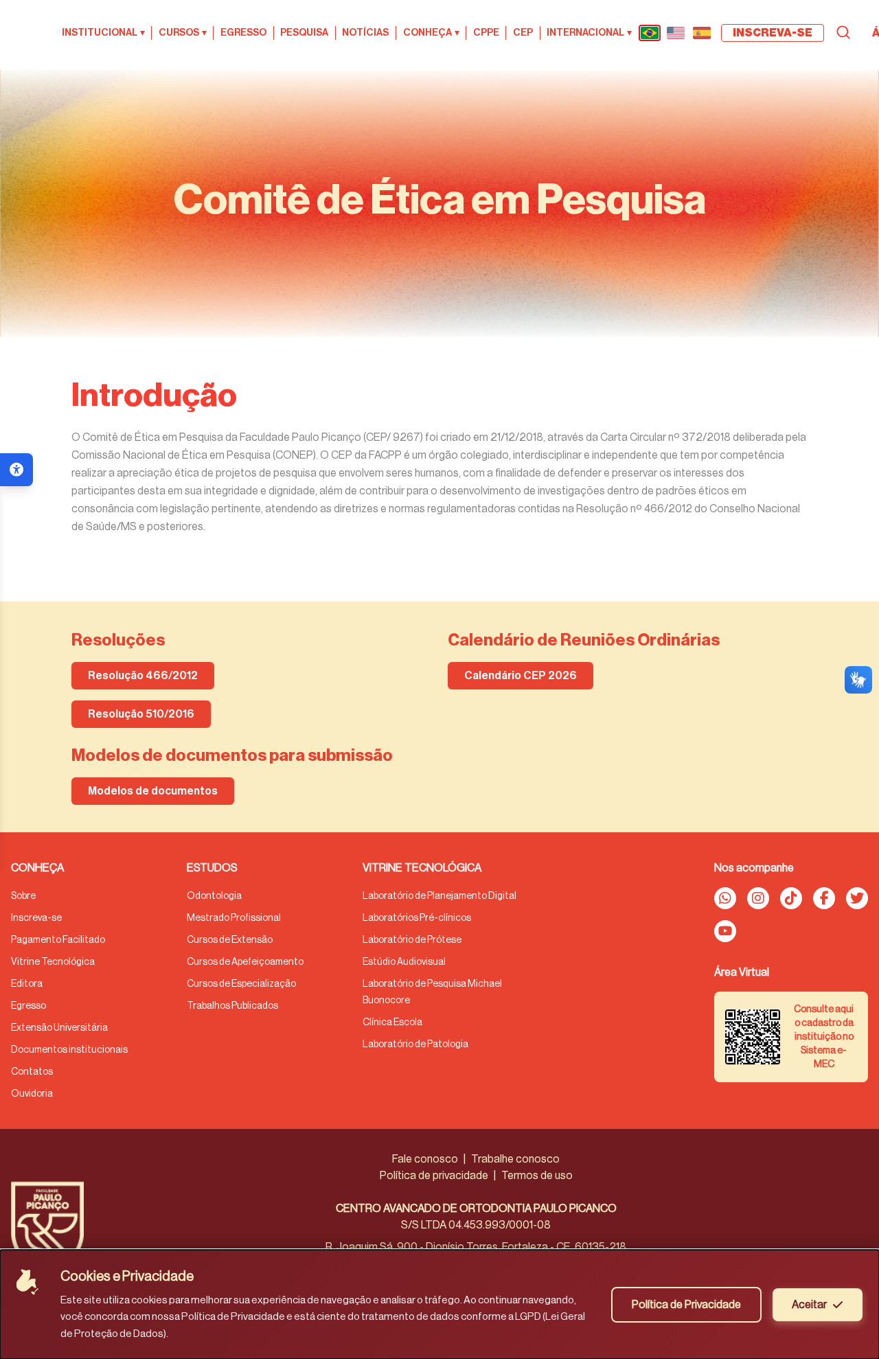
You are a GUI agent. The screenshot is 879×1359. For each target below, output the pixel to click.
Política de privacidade (434, 1175)
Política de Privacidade (686, 1304)
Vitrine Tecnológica (53, 962)
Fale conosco (425, 1159)
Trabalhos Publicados (232, 1006)
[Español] (702, 33)
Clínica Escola (392, 1022)
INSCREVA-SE (772, 32)
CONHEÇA (431, 33)
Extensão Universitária (59, 1028)
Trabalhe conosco (515, 1159)
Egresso (28, 1006)
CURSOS (183, 33)
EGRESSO (243, 33)
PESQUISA (304, 33)
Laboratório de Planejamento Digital (439, 896)
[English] (676, 33)
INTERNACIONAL (589, 33)
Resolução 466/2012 (143, 675)
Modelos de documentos (153, 791)
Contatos (32, 1072)
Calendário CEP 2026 (520, 675)
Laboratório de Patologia (415, 1044)
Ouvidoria (32, 1094)
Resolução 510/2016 (141, 714)
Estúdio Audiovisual (404, 962)
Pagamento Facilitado (58, 940)
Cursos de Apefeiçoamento (245, 962)
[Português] (650, 33)
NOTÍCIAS (365, 33)
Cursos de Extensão (230, 940)
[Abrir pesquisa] (843, 32)
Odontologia (214, 896)
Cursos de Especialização (241, 984)
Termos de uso (537, 1175)
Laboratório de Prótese (412, 940)
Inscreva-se (36, 918)
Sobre (23, 896)
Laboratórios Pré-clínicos (417, 918)
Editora (27, 984)
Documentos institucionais (69, 1050)
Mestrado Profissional (234, 918)
